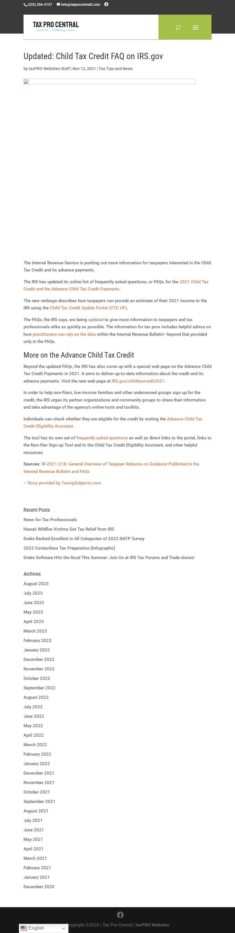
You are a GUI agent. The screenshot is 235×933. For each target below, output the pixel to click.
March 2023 (35, 631)
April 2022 (33, 735)
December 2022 (38, 659)
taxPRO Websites (152, 925)
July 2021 (33, 820)
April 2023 (33, 621)
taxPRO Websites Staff (49, 68)
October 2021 (36, 792)
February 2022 (37, 754)
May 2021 (33, 839)
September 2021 (39, 801)
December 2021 (38, 773)
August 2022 (36, 697)
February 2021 (37, 867)
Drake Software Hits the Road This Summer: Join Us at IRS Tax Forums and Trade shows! (109, 557)
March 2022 (35, 744)
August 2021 (36, 811)
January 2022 (36, 763)
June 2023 (33, 602)
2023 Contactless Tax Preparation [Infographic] (69, 548)
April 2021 (33, 848)
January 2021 (36, 877)
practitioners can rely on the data (64, 334)
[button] (195, 31)
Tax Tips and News (116, 68)
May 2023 (33, 612)
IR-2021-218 (54, 464)
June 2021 (33, 830)
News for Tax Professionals (50, 519)
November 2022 (39, 669)
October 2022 (36, 678)
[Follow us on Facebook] (106, 4)
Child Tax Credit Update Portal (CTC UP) (88, 308)
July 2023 (33, 593)
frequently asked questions (102, 438)
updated (95, 319)
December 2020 (38, 886)
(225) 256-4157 (40, 5)
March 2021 (35, 858)
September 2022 (39, 687)
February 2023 (37, 640)
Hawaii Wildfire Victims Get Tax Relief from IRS (68, 529)
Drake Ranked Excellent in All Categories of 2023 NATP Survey (83, 538)
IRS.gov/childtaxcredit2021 (138, 381)
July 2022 (33, 706)
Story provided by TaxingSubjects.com (64, 483)
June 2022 (33, 716)
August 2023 (36, 583)
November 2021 (39, 782)
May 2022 (33, 725)
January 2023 (36, 650)
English (36, 928)
